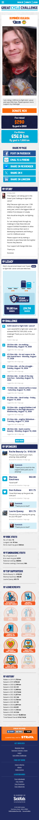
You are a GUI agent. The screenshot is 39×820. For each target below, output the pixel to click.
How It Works (19, 765)
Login (35, 2)
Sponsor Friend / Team (19, 750)
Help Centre (19, 770)
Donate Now (19, 111)
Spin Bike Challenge (19, 755)
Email (20, 731)
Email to (19, 159)
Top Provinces (20, 784)
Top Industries (19, 787)
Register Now (19, 748)
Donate (28, 2)
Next (34, 282)
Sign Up (20, 2)
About (19, 767)
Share (12, 731)
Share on (21, 166)
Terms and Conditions (26, 811)
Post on (20, 153)
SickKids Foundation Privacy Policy (15, 811)
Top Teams (19, 781)
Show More (20, 441)
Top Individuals (19, 779)
